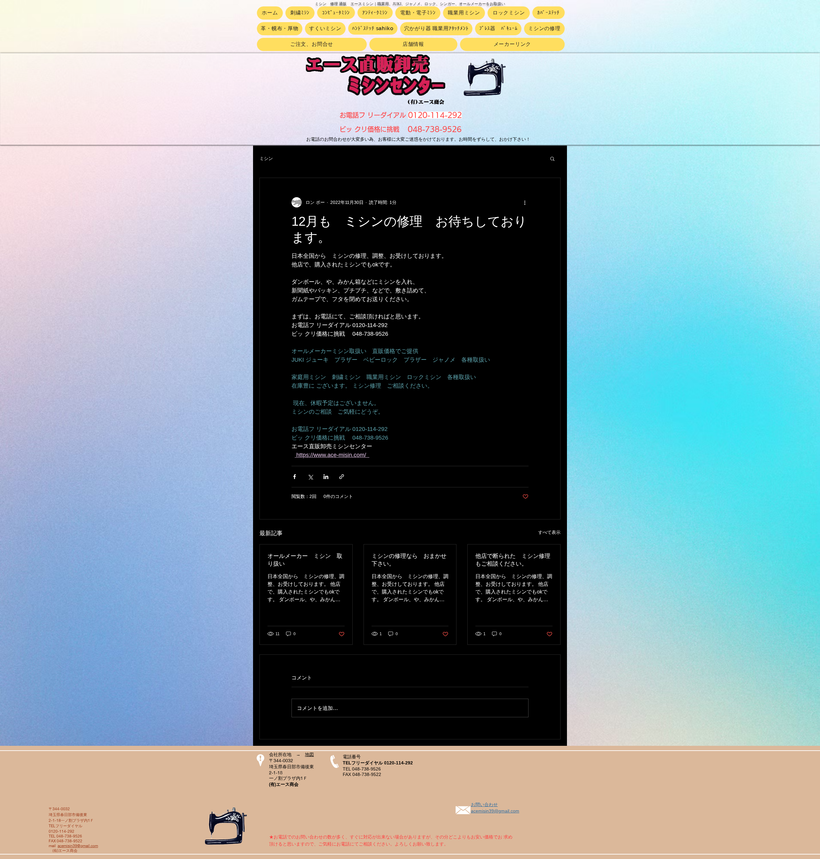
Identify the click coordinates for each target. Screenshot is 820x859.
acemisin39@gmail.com (78, 845)
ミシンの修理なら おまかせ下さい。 (409, 560)
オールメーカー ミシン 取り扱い (304, 560)
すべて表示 (549, 532)
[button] (552, 158)
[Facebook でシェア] (294, 477)
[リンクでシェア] (342, 477)
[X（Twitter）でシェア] (310, 477)
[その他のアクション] (525, 202)
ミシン (266, 158)
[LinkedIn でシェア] (326, 477)
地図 (309, 754)
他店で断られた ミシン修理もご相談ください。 (512, 560)
